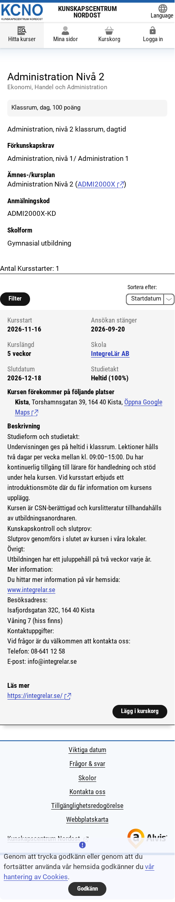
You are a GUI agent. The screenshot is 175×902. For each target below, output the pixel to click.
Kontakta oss (87, 792)
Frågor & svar (87, 764)
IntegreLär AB (110, 354)
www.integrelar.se (31, 590)
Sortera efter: (142, 287)
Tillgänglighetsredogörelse (87, 806)
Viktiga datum (87, 750)
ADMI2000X (97, 184)
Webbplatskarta (87, 819)
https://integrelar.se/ (39, 696)
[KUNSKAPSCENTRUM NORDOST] (22, 12)
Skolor (87, 778)
